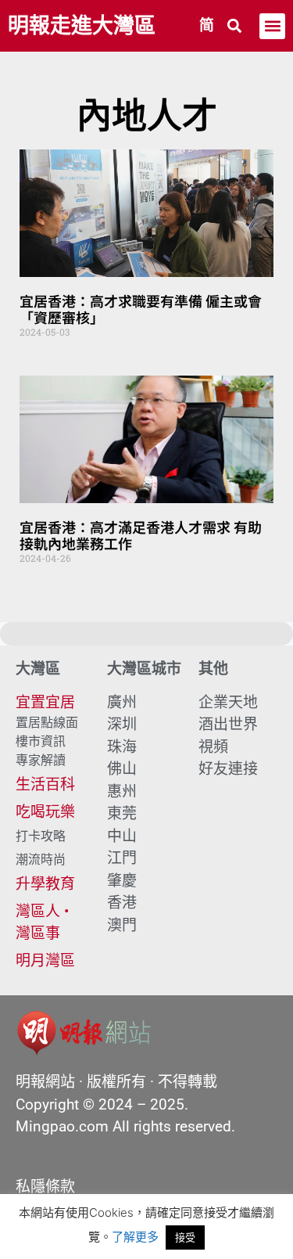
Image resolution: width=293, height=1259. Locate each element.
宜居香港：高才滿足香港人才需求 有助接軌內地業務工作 (141, 535)
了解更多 (135, 1236)
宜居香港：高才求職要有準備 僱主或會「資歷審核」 (141, 309)
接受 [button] (185, 1237)
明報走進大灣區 (81, 25)
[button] (235, 26)
